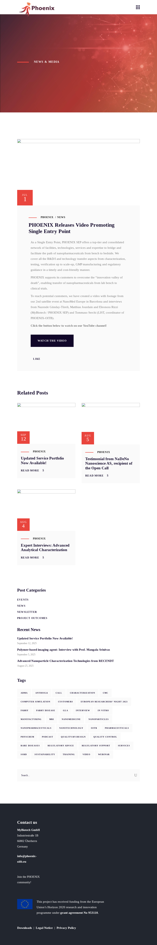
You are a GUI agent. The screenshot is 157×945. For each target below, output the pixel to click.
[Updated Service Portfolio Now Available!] (46, 423)
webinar (104, 754)
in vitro (103, 710)
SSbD (24, 754)
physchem (27, 737)
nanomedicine (71, 719)
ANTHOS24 (41, 693)
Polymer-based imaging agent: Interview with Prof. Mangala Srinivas (63, 649)
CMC (105, 693)
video (86, 754)
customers (65, 702)
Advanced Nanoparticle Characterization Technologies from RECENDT (65, 661)
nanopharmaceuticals (36, 728)
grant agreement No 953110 (79, 912)
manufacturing (31, 719)
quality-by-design (73, 737)
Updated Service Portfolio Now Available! (42, 460)
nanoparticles (99, 719)
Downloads (24, 927)
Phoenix (47, 217)
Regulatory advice (61, 745)
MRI (51, 719)
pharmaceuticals (117, 728)
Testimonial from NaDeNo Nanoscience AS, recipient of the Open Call (108, 463)
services (124, 745)
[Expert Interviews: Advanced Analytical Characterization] (46, 510)
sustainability (45, 754)
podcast (47, 737)
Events (23, 599)
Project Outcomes (32, 618)
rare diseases (30, 745)
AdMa (24, 693)
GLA (65, 710)
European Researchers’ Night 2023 (104, 702)
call (59, 693)
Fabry (24, 710)
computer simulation (35, 702)
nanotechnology (71, 728)
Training (69, 754)
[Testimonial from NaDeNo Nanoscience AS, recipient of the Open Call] (111, 423)
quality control (105, 737)
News (61, 217)
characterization (82, 693)
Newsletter (27, 612)
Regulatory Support (96, 745)
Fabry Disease (45, 710)
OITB (94, 728)
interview (83, 710)
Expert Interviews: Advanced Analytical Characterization (45, 547)
